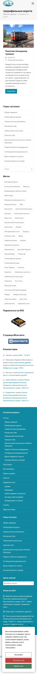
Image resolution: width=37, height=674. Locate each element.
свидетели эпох (24, 304)
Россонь (21, 267)
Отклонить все (18, 660)
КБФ (21, 204)
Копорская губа (10, 126)
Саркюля (7, 272)
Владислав (10, 392)
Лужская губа (9, 135)
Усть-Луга (18, 281)
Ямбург (7, 294)
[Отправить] (31, 169)
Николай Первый (23, 249)
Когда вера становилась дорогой (18, 612)
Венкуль (26, 186)
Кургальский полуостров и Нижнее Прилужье (17, 141)
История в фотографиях (14, 497)
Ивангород (8, 195)
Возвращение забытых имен (15, 191)
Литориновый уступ (12, 231)
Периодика (9, 490)
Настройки (18, 655)
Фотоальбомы (8, 469)
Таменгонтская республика (14, 122)
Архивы (7, 486)
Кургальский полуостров (14, 222)
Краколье (8, 218)
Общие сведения (10, 112)
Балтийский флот (11, 182)
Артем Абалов (11, 380)
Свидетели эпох (9, 482)
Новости (6, 478)
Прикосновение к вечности (15, 494)
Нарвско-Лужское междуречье (16, 147)
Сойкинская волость (22, 272)
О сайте (6, 505)
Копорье (7, 214)
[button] (33, 3)
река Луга (23, 299)
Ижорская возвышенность (14, 200)
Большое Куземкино (12, 186)
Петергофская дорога (15, 60)
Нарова (23, 240)
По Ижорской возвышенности (15, 152)
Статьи (6, 418)
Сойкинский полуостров (13, 131)
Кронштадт (19, 218)
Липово (18, 227)
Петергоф (21, 254)
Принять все (18, 666)
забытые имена (10, 299)
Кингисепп (8, 209)
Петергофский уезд (11, 263)
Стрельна (8, 281)
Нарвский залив (10, 240)
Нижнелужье (9, 249)
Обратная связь (9, 510)
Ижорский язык (10, 204)
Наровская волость (12, 245)
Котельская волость (22, 214)
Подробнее (11, 91)
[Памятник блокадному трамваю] (18, 36)
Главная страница (9, 14)
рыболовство (9, 304)
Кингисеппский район (24, 209)
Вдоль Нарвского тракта (14, 156)
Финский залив (10, 286)
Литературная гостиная (14, 501)
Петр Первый (9, 267)
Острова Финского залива (14, 161)
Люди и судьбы (9, 473)
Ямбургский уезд (19, 294)
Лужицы (26, 231)
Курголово (8, 227)
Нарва (20, 236)
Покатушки (7, 465)
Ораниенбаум (9, 254)
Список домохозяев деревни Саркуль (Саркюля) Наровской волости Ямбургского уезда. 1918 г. (18, 365)
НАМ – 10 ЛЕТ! (24, 355)
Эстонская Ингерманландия (15, 290)
